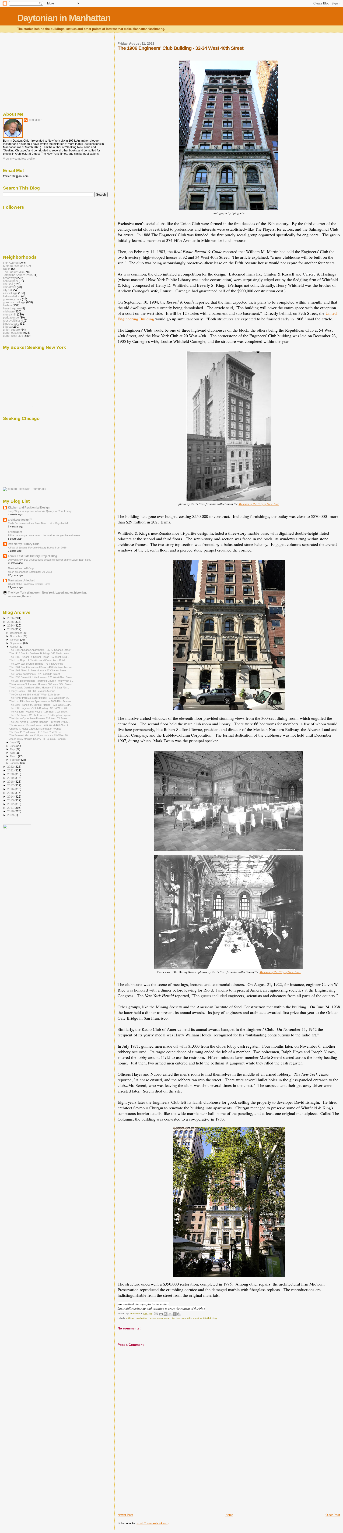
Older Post (333, 1515)
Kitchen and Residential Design (28, 507)
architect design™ (20, 519)
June (13, 746)
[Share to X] (170, 1314)
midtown (8, 311)
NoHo (6, 268)
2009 (10, 815)
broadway (9, 277)
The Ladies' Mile (13, 271)
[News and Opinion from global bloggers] (17, 835)
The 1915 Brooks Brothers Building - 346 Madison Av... (40, 653)
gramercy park (12, 299)
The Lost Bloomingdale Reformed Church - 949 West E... (41, 680)
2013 (10, 800)
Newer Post (125, 1515)
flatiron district (12, 296)
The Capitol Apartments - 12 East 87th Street (34, 674)
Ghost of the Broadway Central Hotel (28, 584)
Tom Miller (35, 120)
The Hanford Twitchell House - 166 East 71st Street (38, 711)
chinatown (9, 287)
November (16, 636)
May (13, 749)
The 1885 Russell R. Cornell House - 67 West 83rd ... (39, 656)
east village (10, 293)
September (16, 643)
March (14, 756)
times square (11, 323)
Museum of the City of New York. (280, 972)
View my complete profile (19, 158)
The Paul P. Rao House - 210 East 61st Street (35, 732)
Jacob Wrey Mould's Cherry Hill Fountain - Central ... (39, 739)
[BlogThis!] (165, 1314)
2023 (10, 629)
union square (11, 329)
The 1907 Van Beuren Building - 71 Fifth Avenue (36, 663)
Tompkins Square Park (17, 274)
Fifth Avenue (11, 262)
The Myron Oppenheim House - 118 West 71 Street (38, 718)
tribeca (7, 326)
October (15, 639)
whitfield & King (208, 1318)
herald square (12, 308)
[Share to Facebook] (174, 1314)
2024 (10, 625)
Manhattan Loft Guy (21, 568)
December (16, 632)
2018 (10, 781)
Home (229, 1515)
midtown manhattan (136, 1318)
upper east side (13, 332)
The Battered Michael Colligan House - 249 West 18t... (39, 735)
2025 (10, 621)
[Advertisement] (153, 1480)
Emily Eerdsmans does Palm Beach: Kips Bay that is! (38, 523)
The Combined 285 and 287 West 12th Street (34, 694)
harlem (7, 305)
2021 (10, 770)
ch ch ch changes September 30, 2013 (30, 571)
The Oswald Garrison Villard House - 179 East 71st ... (39, 687)
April (13, 752)
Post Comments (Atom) (152, 1523)
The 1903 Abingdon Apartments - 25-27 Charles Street (39, 649)
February (15, 759)
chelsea (8, 284)
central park (10, 281)
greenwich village (14, 302)
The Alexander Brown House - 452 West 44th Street (38, 725)
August (14, 646)
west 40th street (190, 1318)
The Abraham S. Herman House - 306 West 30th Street (40, 684)
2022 (10, 766)
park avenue (11, 317)
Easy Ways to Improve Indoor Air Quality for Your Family (40, 511)
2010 (10, 811)
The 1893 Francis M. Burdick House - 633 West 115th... (40, 704)
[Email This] (161, 1314)
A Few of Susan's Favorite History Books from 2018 (37, 547)
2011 (10, 807)
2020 (10, 774)
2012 (10, 804)
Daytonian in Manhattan (63, 18)
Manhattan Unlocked (21, 580)
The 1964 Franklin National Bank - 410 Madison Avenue (40, 667)
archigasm (15, 531)
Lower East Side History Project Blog (32, 556)
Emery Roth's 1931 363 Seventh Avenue (32, 691)
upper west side (13, 335)
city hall (8, 290)
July (12, 742)
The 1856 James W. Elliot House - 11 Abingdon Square (40, 715)
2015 (10, 792)
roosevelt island (13, 320)
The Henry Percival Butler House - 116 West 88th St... (39, 697)
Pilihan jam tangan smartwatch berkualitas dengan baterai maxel (44, 535)
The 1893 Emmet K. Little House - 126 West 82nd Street (41, 677)
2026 (10, 618)
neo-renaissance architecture (164, 1318)
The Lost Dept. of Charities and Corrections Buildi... (38, 660)
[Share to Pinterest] (178, 1314)
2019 (10, 777)
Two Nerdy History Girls (23, 543)
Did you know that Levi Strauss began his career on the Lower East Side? (49, 559)
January (15, 763)
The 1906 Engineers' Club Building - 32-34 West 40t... (39, 708)
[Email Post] (156, 1313)
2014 (10, 796)
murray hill (9, 314)
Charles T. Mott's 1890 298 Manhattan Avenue (35, 728)
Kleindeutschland (14, 265)
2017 (10, 785)
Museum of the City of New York (258, 504)
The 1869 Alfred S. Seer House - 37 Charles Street (37, 670)
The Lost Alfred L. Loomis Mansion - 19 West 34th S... (39, 721)
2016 (10, 789)
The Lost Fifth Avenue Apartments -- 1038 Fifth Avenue (40, 701)
